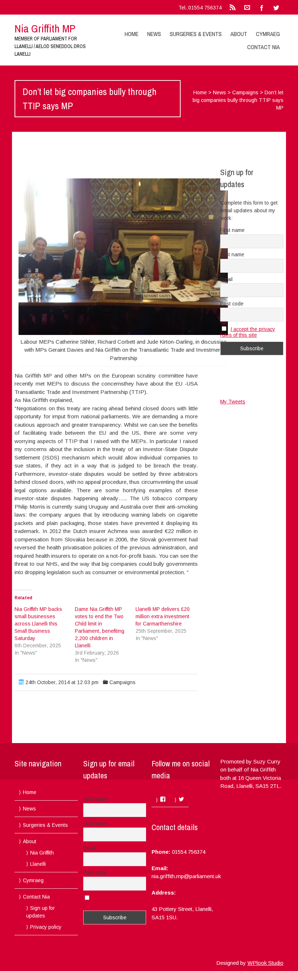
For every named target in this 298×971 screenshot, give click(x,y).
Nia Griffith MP (45, 28)
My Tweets (232, 401)
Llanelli (38, 864)
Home (131, 34)
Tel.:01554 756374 (200, 8)
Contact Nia (263, 47)
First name (232, 230)
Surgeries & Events (196, 34)
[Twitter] (276, 7)
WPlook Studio (265, 963)
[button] (123, 256)
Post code (231, 304)
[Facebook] (261, 7)
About (238, 34)
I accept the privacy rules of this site (247, 332)
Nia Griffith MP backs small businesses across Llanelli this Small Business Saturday (38, 623)
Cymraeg (268, 34)
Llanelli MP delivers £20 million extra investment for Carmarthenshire (163, 616)
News (154, 34)
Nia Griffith (42, 853)
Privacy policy (45, 927)
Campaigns (245, 92)
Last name (232, 254)
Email (226, 279)
